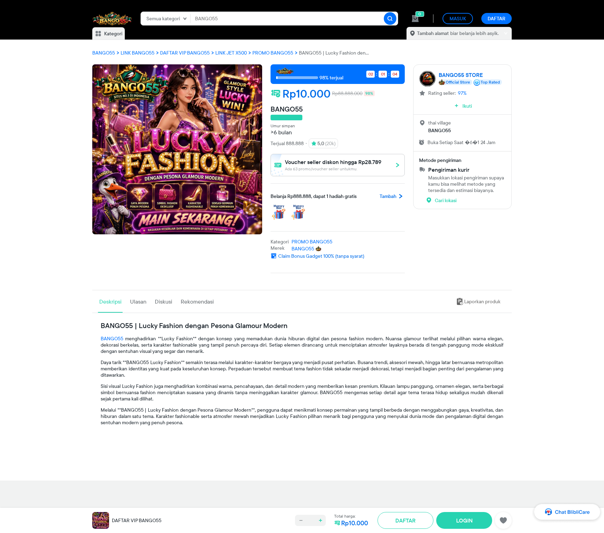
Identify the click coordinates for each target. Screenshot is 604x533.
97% (462, 93)
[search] (390, 18)
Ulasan (138, 301)
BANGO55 (112, 338)
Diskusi (163, 301)
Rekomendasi (197, 301)
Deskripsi (110, 301)
